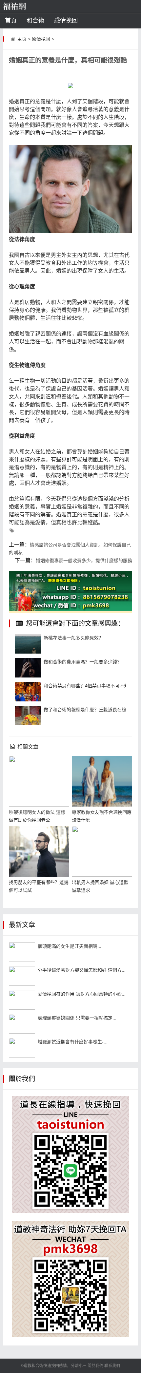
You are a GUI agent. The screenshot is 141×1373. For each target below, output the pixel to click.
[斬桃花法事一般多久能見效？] (28, 644)
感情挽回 (66, 20)
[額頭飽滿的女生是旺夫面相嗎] (22, 952)
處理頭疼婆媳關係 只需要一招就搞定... (77, 1017)
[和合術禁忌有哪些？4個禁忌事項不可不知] (28, 691)
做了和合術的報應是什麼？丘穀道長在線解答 (89, 709)
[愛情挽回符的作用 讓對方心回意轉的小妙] (22, 1000)
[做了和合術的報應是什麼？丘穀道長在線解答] (28, 715)
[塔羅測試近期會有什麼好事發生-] (22, 1048)
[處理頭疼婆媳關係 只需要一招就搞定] (22, 1024)
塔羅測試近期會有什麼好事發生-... (73, 1041)
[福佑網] (25, 6)
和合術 (35, 20)
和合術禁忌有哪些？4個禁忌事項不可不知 (86, 685)
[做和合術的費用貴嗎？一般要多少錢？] (28, 667)
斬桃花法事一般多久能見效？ (73, 637)
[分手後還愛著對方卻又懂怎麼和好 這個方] (22, 976)
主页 (22, 39)
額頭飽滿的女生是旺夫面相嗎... (69, 946)
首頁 (11, 20)
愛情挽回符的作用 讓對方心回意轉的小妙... (82, 994)
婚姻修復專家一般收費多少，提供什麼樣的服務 (84, 560)
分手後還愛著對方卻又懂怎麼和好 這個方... (82, 970)
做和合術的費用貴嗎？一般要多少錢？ (83, 661)
